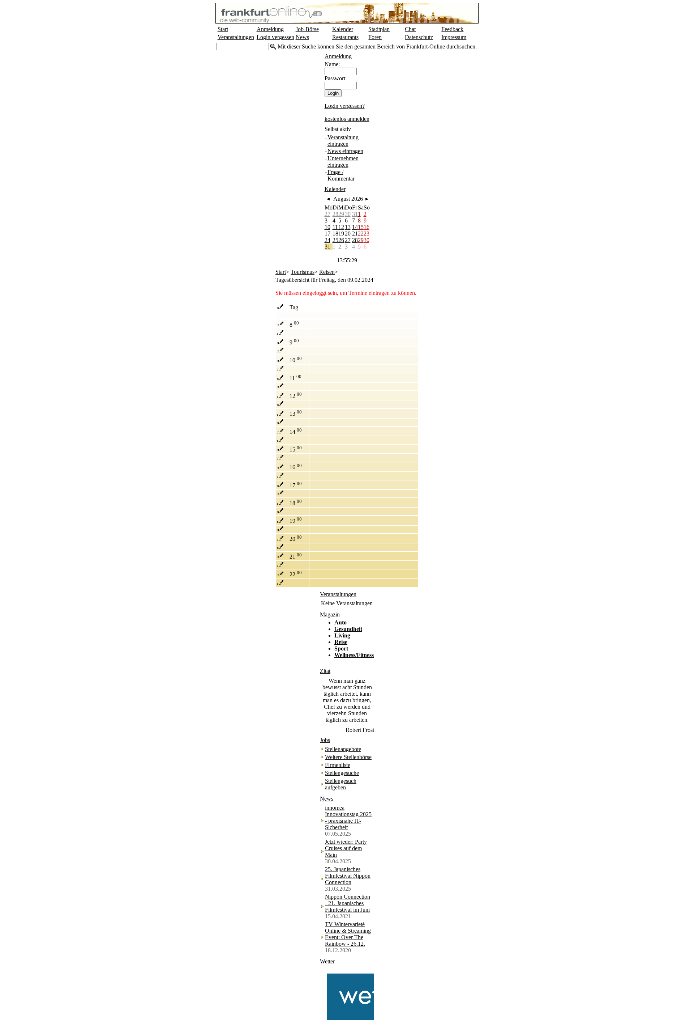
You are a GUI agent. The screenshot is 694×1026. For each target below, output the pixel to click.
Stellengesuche (342, 773)
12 (341, 227)
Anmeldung (270, 29)
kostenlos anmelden (347, 119)
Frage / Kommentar (341, 175)
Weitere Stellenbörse (348, 757)
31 (355, 214)
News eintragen (345, 151)
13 (348, 227)
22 (361, 233)
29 (341, 214)
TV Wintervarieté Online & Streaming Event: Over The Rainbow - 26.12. (348, 934)
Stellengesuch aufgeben (340, 784)
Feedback (452, 29)
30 (348, 214)
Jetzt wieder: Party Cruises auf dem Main (346, 848)
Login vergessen (275, 37)
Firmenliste (337, 765)
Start (223, 29)
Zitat (325, 671)
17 (327, 233)
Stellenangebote (343, 749)
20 (348, 233)
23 (366, 233)
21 (355, 233)
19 (341, 233)
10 (327, 227)
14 (355, 227)
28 (335, 214)
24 (327, 240)
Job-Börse (307, 29)
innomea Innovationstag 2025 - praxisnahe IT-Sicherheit (348, 817)
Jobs (325, 740)
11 (335, 227)
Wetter (327, 961)
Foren (375, 37)
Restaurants (345, 37)
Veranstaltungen (236, 37)
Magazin (330, 614)
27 (327, 214)
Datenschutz (419, 37)
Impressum (453, 37)
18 (335, 233)
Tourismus (302, 272)
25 (335, 240)
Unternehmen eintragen (343, 161)
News (302, 37)
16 (366, 227)
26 (341, 240)
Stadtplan (379, 29)
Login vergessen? (345, 106)
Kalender (342, 29)
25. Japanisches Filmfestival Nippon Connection (347, 875)
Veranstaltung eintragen (343, 140)
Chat (410, 29)
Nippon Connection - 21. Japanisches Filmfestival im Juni (347, 903)
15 (361, 227)
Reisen (327, 272)
